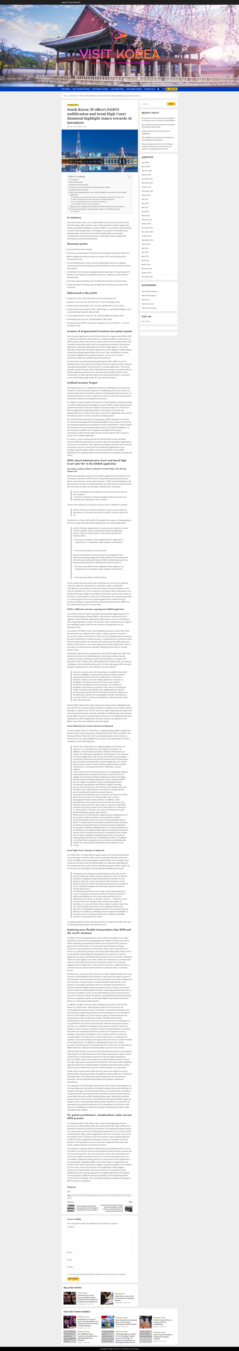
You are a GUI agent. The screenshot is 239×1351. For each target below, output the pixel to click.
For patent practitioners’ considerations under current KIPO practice (95, 209)
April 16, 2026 (159, 1327)
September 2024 (147, 240)
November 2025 (147, 183)
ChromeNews (125, 1349)
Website (70, 1267)
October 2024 (146, 236)
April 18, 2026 (83, 1328)
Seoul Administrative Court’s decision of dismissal (90, 202)
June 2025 (145, 203)
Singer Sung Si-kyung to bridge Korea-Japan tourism (162, 1337)
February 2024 (147, 269)
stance (69, 1198)
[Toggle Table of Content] (128, 176)
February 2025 (147, 220)
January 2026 (146, 175)
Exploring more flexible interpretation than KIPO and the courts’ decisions (97, 207)
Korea (106, 1195)
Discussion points (76, 182)
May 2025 (145, 207)
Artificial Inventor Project (79, 190)
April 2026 (145, 162)
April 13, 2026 (159, 1341)
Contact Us (148, 89)
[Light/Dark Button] (159, 89)
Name (70, 1252)
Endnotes (76, 211)
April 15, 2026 (83, 1343)
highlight (95, 1195)
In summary (74, 180)
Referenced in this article (79, 185)
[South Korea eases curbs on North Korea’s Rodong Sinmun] (107, 1298)
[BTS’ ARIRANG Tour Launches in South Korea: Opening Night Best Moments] (69, 1336)
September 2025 (147, 191)
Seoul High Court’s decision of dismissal (86, 204)
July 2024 (145, 248)
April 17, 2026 (121, 1327)
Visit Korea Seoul (117, 89)
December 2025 (147, 179)
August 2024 (146, 244)
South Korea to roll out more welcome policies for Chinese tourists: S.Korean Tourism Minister (88, 1322)
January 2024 (146, 273)
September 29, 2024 (80, 127)
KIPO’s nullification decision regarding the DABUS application (94, 199)
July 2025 (145, 199)
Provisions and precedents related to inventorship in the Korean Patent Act (98, 197)
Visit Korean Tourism (100, 89)
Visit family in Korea (134, 89)
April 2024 (145, 260)
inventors (101, 1195)
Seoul (124, 1195)
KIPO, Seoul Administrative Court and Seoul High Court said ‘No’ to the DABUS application (98, 193)
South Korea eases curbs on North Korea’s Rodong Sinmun (124, 1298)
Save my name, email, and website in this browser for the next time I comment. (97, 1274)
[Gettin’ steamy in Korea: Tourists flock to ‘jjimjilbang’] (145, 1322)
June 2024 (145, 252)
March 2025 (146, 215)
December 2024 (147, 228)
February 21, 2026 (121, 1303)
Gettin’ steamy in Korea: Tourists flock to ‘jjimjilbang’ (162, 1322)
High (89, 1195)
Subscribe (172, 89)
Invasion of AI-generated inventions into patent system (90, 187)
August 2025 (146, 195)
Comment (71, 1227)
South (129, 1195)
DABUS (78, 1195)
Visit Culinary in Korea (81, 89)
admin (70, 127)
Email (69, 1260)
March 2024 (146, 264)
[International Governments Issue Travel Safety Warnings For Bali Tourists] (107, 1322)
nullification (113, 1195)
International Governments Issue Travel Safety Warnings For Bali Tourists (126, 1322)
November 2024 (147, 232)
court (73, 1195)
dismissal (84, 1195)
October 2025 (146, 187)
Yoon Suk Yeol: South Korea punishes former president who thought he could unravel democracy (88, 1298)
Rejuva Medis (146, 321)
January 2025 (146, 224)
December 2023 (147, 277)
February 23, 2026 (84, 1304)
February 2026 (147, 171)
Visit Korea (66, 89)
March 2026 (146, 167)
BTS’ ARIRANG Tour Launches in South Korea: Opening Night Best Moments (87, 1337)
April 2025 (145, 211)
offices (119, 1195)
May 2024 (145, 256)
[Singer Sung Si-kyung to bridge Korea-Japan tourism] (145, 1336)
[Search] (163, 89)
